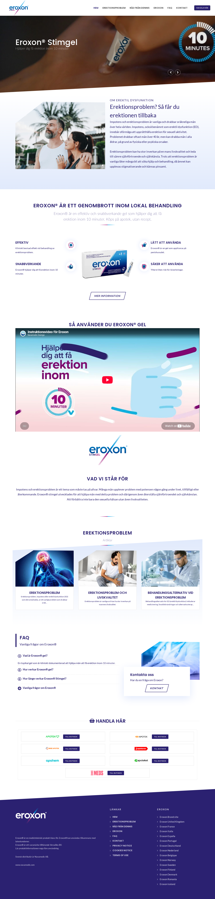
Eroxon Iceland (167, 884)
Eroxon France (167, 826)
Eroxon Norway (168, 860)
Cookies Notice (122, 850)
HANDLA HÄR (202, 8)
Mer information (107, 295)
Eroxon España (167, 836)
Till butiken (71, 737)
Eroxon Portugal (168, 840)
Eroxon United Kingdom (172, 821)
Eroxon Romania (168, 879)
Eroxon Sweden (168, 864)
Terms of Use (120, 855)
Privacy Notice (122, 845)
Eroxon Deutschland (170, 845)
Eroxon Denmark (168, 874)
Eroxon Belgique (168, 855)
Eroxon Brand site (169, 816)
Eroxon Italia (166, 831)
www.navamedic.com (25, 865)
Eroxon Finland (167, 869)
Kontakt (157, 688)
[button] (170, 72)
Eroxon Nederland (169, 850)
